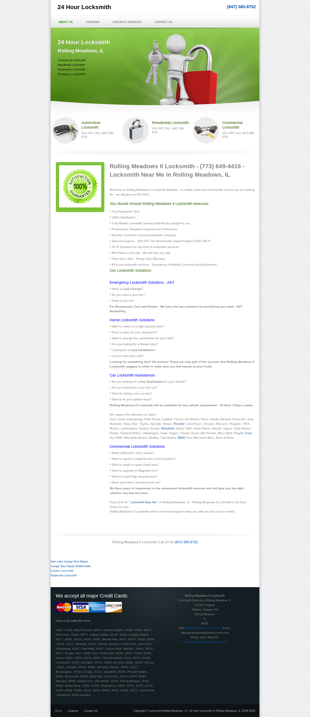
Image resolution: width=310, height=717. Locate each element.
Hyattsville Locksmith (64, 575)
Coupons (93, 22)
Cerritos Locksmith (62, 570)
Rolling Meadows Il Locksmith (203, 628)
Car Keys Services (127, 22)
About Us (66, 22)
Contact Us (163, 22)
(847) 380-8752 (241, 6)
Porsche (179, 423)
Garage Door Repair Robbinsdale (70, 566)
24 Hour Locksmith (84, 7)
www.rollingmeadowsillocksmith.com (205, 642)
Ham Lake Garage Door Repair (69, 561)
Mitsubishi (167, 428)
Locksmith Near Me (143, 502)
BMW (181, 437)
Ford (248, 433)
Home (58, 710)
